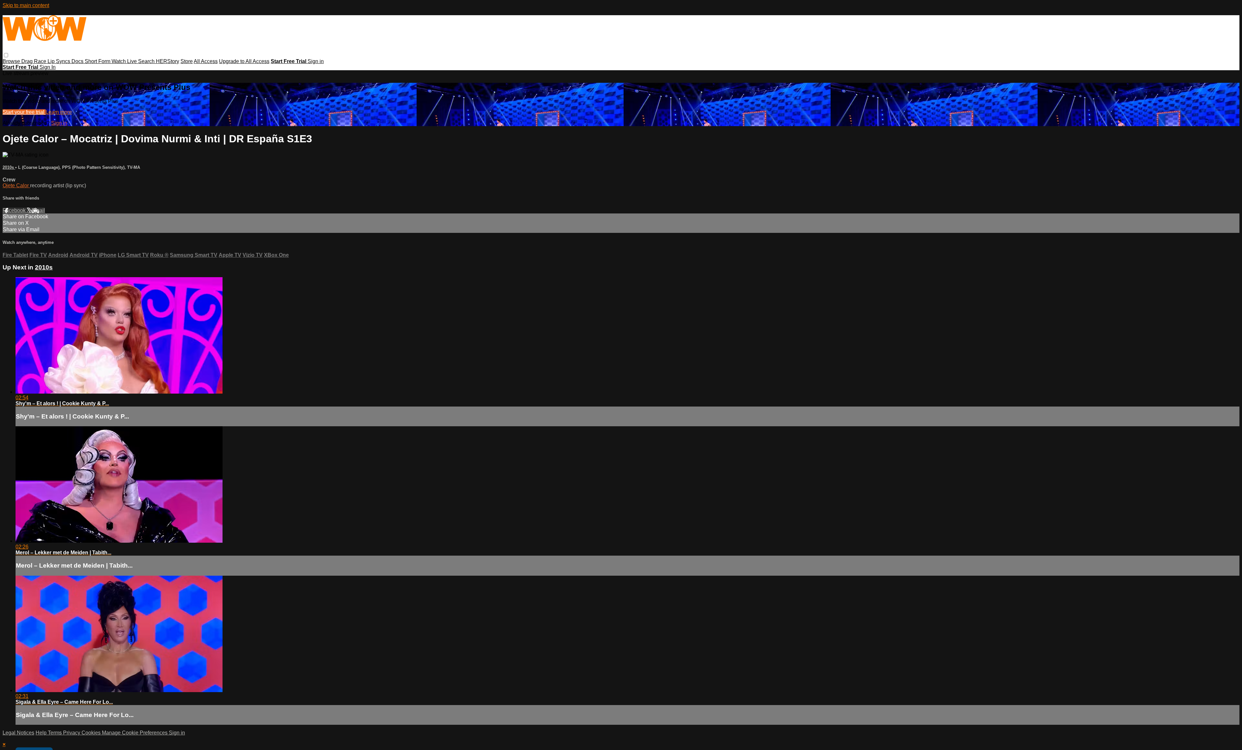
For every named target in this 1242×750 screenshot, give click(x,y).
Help (42, 732)
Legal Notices (18, 732)
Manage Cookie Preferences (135, 732)
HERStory (167, 61)
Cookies (92, 732)
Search (147, 61)
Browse (12, 61)
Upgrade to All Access (244, 61)
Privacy (72, 732)
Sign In (47, 67)
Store (186, 61)
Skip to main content (26, 5)
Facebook (15, 210)
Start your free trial (24, 112)
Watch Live (125, 61)
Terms (55, 732)
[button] (6, 55)
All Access (206, 61)
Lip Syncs (59, 61)
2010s (9, 167)
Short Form (98, 61)
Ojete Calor (16, 185)
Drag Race (34, 61)
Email (38, 210)
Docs (78, 61)
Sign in (316, 61)
